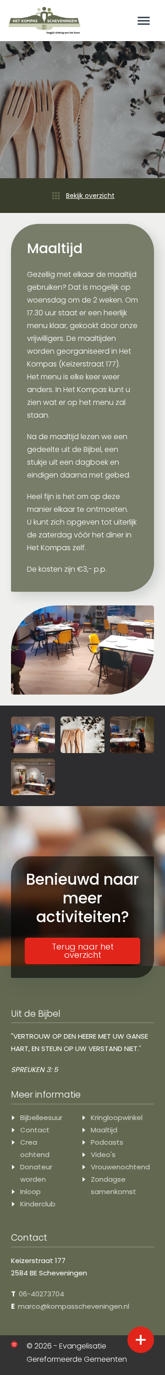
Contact (35, 1130)
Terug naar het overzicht (83, 951)
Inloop (30, 1191)
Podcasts (107, 1142)
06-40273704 (41, 1294)
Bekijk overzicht (90, 195)
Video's (103, 1154)
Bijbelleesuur (41, 1117)
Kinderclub (37, 1204)
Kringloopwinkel (117, 1117)
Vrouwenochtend (120, 1167)
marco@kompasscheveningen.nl (73, 1306)
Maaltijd (104, 1130)
